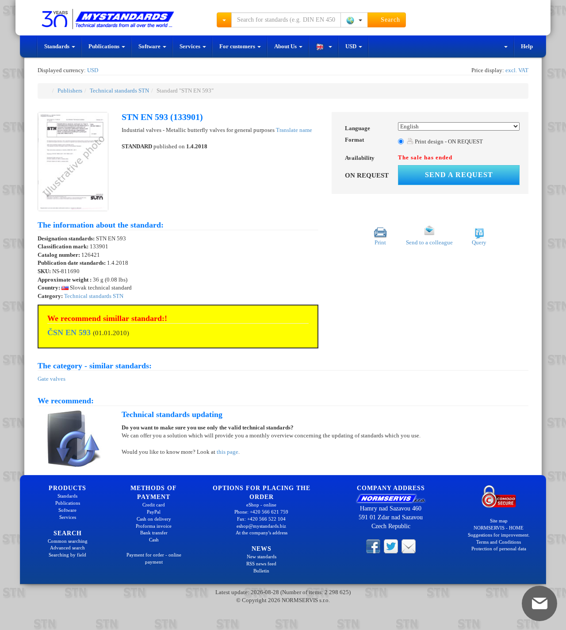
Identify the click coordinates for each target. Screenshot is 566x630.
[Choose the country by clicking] (354, 19)
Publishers (69, 90)
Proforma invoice (154, 526)
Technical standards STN (119, 90)
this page (227, 451)
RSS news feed (261, 563)
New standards (261, 556)
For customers (237, 46)
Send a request (459, 174)
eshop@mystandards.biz (261, 526)
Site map (499, 520)
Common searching (68, 541)
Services (191, 46)
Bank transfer (154, 532)
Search (389, 19)
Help (527, 46)
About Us (286, 46)
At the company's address (261, 532)
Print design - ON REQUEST (448, 141)
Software (150, 46)
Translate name (294, 130)
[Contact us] (409, 546)
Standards (57, 46)
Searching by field (67, 554)
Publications (104, 46)
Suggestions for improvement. (499, 534)
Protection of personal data (498, 548)
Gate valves (51, 378)
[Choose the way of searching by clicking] (224, 19)
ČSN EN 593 (69, 332)
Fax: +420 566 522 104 (261, 519)
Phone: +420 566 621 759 (261, 511)
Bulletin (261, 570)
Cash (154, 539)
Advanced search (67, 547)
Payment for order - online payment (153, 558)
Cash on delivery (154, 519)
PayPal (154, 511)
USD (351, 46)
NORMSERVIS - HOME (499, 527)
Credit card (153, 504)
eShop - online (261, 504)
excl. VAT (516, 70)
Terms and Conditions (498, 542)
